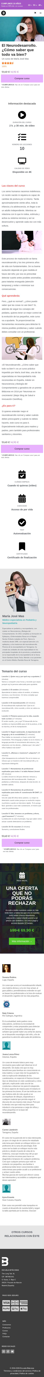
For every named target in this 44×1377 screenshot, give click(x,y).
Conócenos (6, 1325)
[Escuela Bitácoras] (3, 13)
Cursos (5, 1331)
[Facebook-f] (8, 1351)
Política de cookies (26, 1373)
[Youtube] (12, 1351)
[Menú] (41, 13)
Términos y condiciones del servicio (17, 1371)
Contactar (6, 1336)
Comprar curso (22, 78)
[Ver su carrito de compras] (35, 13)
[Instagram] (4, 1351)
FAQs (4, 1334)
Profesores (6, 1328)
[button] (22, 29)
